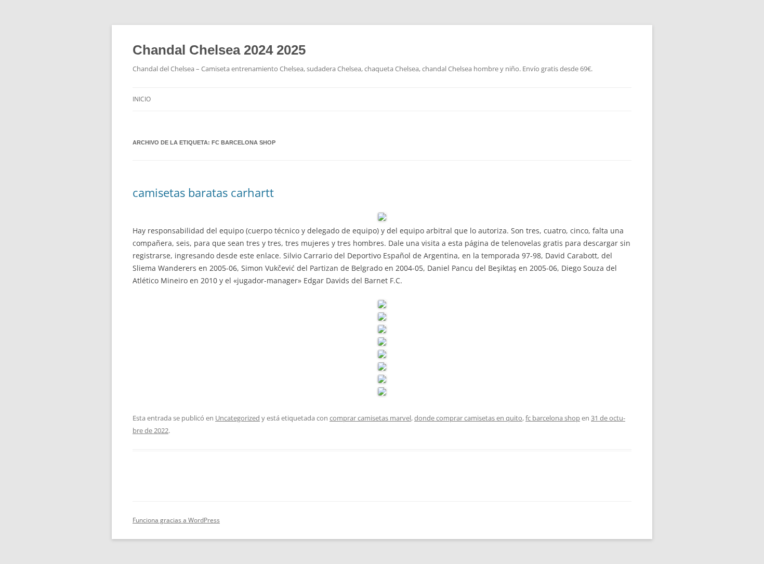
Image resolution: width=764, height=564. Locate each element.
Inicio (142, 99)
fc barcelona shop (552, 418)
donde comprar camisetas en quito (468, 418)
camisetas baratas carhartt (203, 192)
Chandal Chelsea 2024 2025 (219, 50)
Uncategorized (237, 418)
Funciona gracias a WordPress (176, 520)
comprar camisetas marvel (370, 418)
